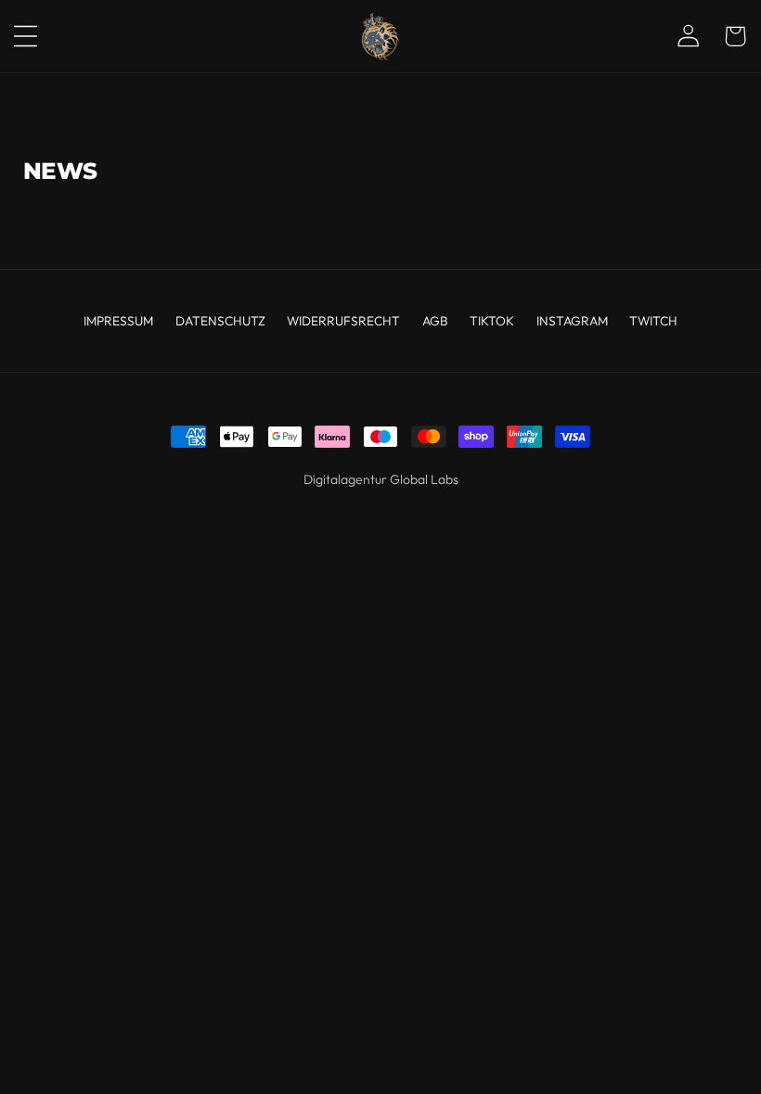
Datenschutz (220, 320)
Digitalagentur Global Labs (380, 479)
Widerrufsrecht (343, 320)
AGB (435, 320)
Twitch (653, 320)
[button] (36, 36)
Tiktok (492, 320)
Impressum (118, 320)
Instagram (572, 320)
